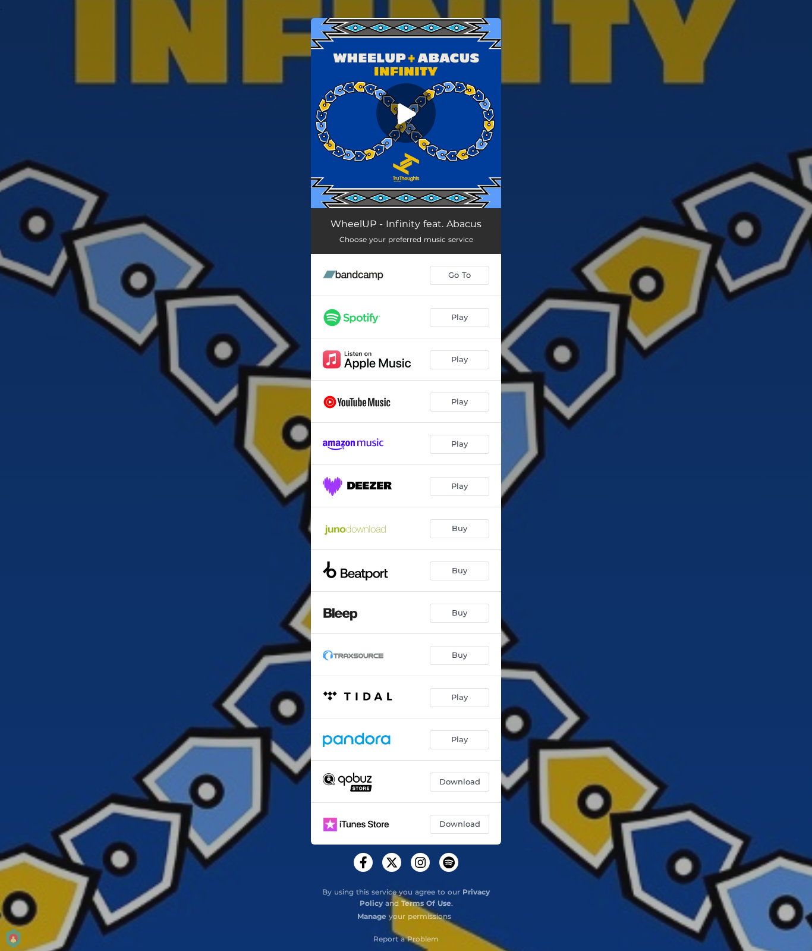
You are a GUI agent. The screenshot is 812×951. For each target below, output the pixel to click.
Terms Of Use (426, 903)
